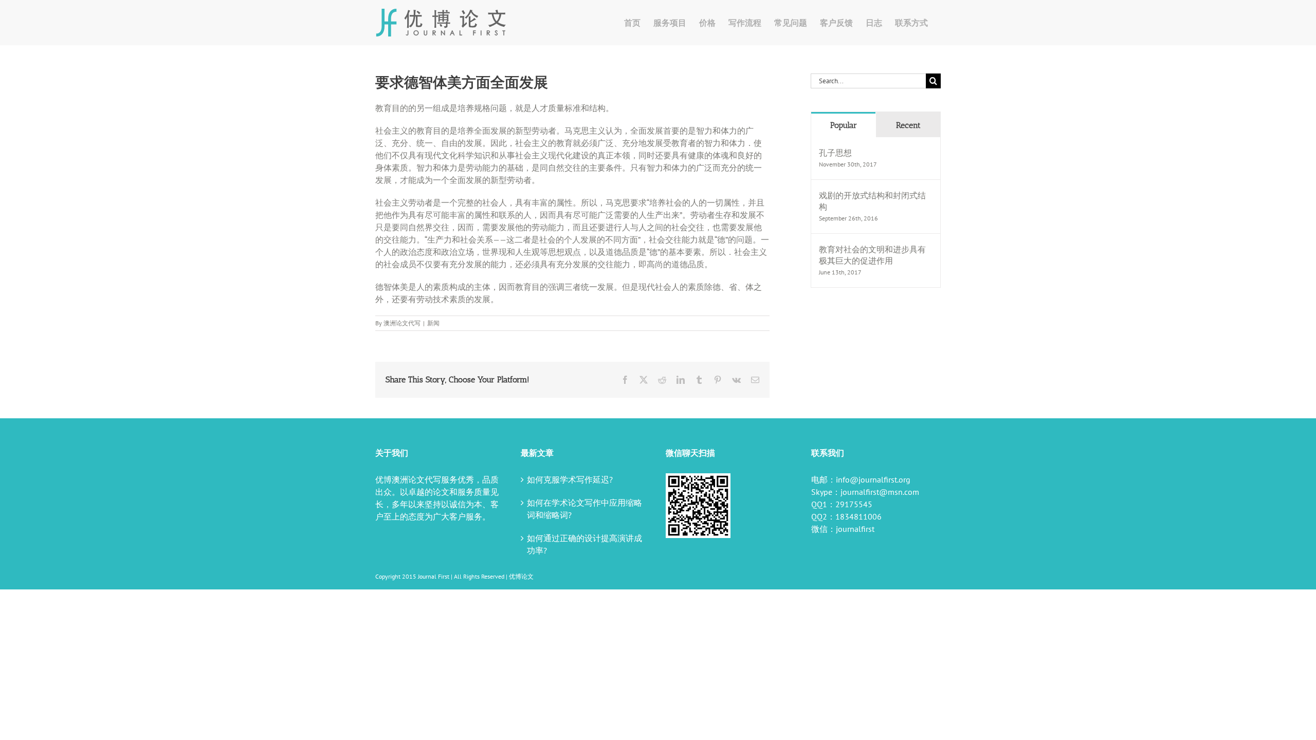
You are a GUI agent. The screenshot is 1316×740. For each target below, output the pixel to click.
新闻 (433, 323)
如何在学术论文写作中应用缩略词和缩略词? (584, 508)
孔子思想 (835, 152)
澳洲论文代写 (402, 323)
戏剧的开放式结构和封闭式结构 (872, 201)
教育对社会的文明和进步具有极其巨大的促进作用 (872, 255)
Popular (843, 125)
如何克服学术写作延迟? (570, 479)
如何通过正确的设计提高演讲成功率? (584, 544)
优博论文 (521, 576)
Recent (908, 125)
